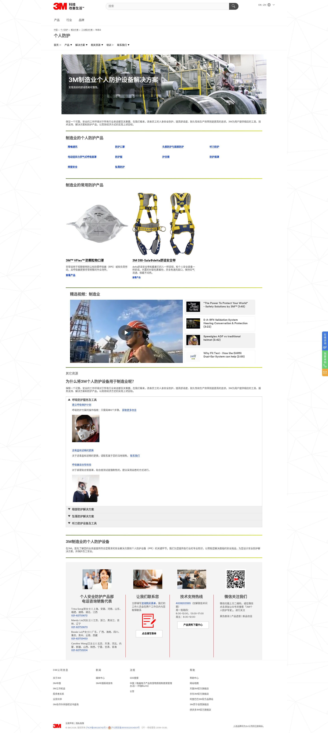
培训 (108, 45)
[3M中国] (73, 6)
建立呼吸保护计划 (81, 405)
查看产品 (70, 275)
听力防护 (214, 147)
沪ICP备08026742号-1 (96, 728)
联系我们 (122, 45)
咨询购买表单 (148, 603)
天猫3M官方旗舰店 (199, 689)
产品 (57, 20)
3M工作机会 (59, 689)
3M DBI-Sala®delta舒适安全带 (154, 260)
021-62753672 (79, 615)
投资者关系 (58, 694)
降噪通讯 (72, 147)
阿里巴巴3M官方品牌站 (201, 699)
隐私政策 (80, 724)
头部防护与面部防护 (173, 147)
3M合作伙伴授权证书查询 (66, 704)
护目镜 (165, 157)
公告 (132, 691)
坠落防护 (120, 167)
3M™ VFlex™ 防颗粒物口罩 (85, 260)
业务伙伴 (57, 699)
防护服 (118, 157)
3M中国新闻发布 (104, 683)
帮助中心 (194, 678)
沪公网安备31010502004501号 (125, 728)
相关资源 (95, 45)
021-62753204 (79, 650)
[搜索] (233, 6)
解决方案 (80, 45)
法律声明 (69, 724)
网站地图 (194, 683)
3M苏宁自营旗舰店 (199, 704)
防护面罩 (214, 157)
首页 (56, 45)
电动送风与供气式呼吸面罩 (82, 157)
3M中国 (57, 683)
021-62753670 (79, 627)
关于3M (57, 678)
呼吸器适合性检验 (81, 465)
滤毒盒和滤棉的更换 (83, 450)
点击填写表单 (149, 633)
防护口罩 (120, 147)
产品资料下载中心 (193, 625)
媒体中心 (100, 678)
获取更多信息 (129, 410)
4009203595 (183, 603)
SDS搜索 (134, 678)
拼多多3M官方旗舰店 (200, 710)
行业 (69, 20)
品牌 (81, 20)
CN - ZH (262, 5)
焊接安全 (72, 167)
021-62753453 (79, 639)
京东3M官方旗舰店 (199, 694)
